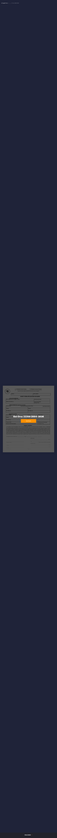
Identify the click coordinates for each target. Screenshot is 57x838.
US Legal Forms (4, 3)
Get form (28, 421)
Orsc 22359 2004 (15, 3)
